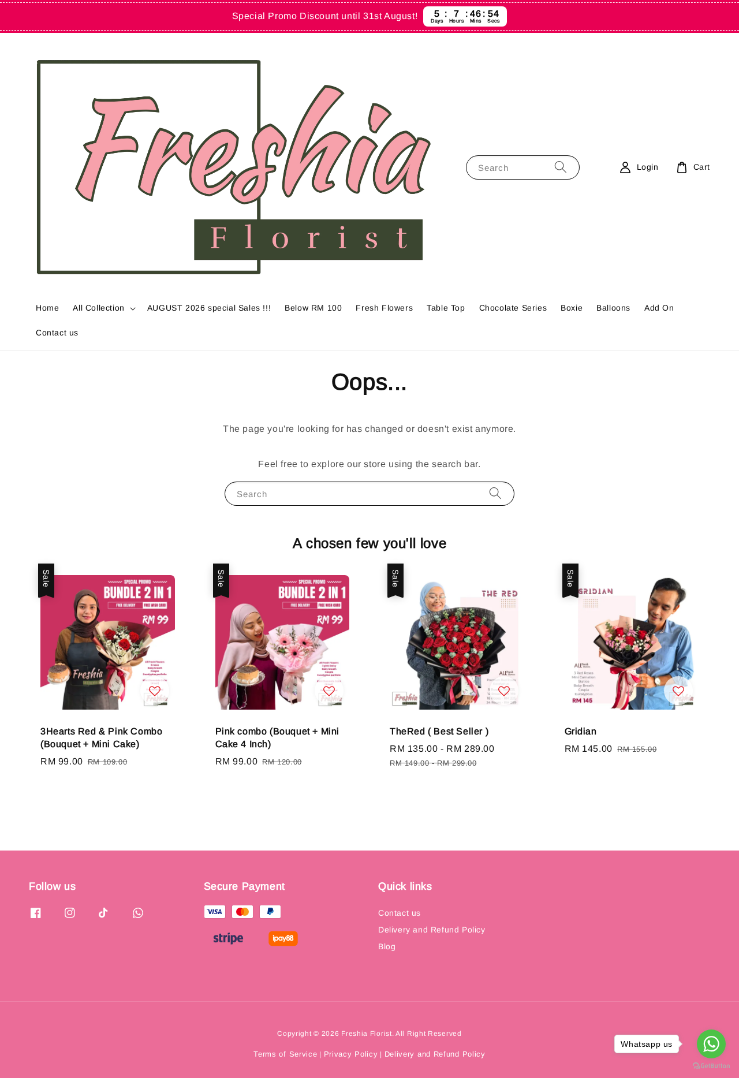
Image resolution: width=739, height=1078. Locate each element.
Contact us (57, 332)
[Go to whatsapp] (711, 1043)
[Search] (560, 167)
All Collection (98, 307)
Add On (659, 307)
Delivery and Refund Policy (432, 929)
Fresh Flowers (384, 307)
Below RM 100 (313, 307)
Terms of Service (285, 1054)
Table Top (446, 307)
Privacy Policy (351, 1054)
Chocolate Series (513, 307)
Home (47, 307)
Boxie (572, 307)
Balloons (613, 307)
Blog (386, 946)
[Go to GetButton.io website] (711, 1066)
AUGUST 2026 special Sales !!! (209, 307)
